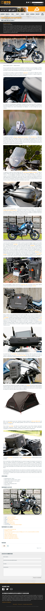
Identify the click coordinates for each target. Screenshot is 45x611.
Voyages (27, 14)
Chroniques (2, 14)
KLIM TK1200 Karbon (12, 516)
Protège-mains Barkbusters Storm (10, 535)
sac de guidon (14, 353)
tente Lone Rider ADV (36, 421)
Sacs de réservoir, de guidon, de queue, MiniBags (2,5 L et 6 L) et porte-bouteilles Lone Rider (21, 531)
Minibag (28, 385)
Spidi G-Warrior (10, 520)
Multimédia (32, 14)
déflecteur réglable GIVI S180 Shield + (21, 137)
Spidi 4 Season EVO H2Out (13, 519)
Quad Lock (26, 72)
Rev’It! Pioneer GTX (11, 522)
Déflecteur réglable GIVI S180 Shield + (11, 538)
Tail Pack (34, 285)
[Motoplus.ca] (6, 3)
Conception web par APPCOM (27, 604)
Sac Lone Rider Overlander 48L (10, 529)
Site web (4, 563)
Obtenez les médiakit (38, 4)
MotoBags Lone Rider (8, 530)
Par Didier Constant (7, 23)
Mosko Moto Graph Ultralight (16, 524)
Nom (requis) (5, 556)
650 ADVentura (34, 137)
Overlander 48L (24, 284)
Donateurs (37, 14)
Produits (22, 14)
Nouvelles (7, 14)
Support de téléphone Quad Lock (10, 534)
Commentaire (5, 567)
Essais (12, 14)
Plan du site (20, 604)
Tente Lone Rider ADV (8, 533)
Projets (17, 14)
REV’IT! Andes (12, 523)
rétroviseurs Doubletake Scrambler (30, 172)
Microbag (38, 254)
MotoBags (32, 245)
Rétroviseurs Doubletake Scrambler (11, 536)
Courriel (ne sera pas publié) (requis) (10, 560)
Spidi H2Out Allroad (10, 518)
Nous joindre (42, 14)
